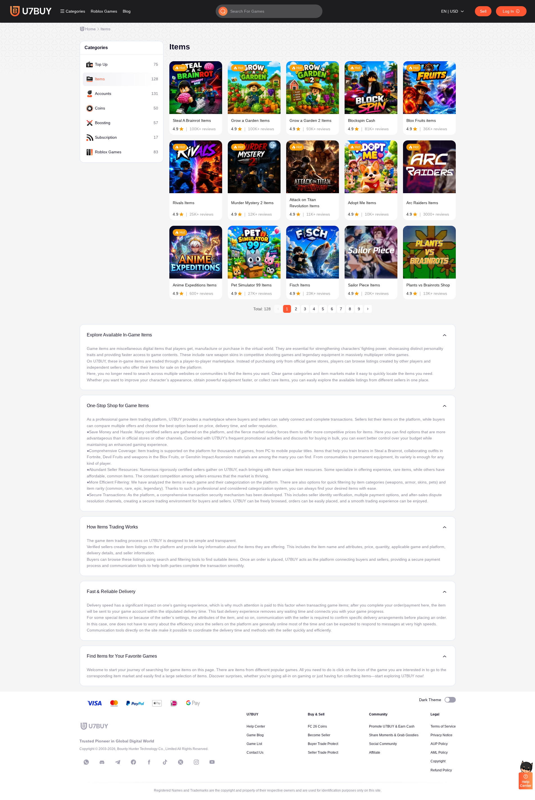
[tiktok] (164, 762)
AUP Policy (439, 744)
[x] (180, 762)
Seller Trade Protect (323, 753)
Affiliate (374, 753)
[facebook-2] (149, 762)
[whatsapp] (86, 762)
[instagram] (196, 762)
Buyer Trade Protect (323, 744)
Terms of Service (443, 726)
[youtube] (212, 762)
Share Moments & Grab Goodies (393, 735)
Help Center (256, 726)
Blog (127, 11)
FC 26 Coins (317, 726)
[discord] (101, 762)
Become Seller (319, 735)
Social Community (383, 744)
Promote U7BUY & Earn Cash (392, 726)
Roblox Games (104, 11)
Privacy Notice (441, 735)
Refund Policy (441, 770)
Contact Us (255, 753)
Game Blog (255, 735)
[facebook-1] (133, 762)
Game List (254, 744)
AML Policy (439, 753)
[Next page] (368, 309)
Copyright (438, 761)
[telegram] (117, 762)
